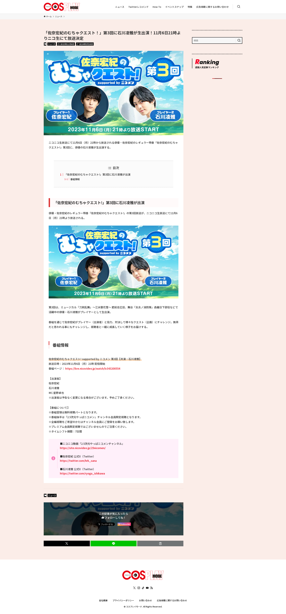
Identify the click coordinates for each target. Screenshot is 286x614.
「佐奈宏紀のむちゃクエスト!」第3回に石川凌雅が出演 (97, 174)
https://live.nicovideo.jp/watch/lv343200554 (92, 368)
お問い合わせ (145, 600)
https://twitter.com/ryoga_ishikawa (82, 473)
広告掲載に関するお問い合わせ (172, 600)
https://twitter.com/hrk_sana (78, 461)
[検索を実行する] (239, 40)
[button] (67, 543)
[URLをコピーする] (160, 543)
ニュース (51, 44)
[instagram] (138, 588)
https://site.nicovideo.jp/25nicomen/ (83, 448)
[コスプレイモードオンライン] (143, 579)
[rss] (151, 588)
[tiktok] (143, 588)
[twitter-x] (134, 588)
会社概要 (103, 600)
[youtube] (147, 588)
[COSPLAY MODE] (62, 7)
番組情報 (75, 179)
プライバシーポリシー (123, 600)
